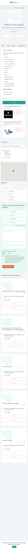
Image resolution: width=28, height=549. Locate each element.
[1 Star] (4, 211)
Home (2, 7)
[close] (26, 2)
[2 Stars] (5, 211)
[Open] (25, 146)
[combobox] (14, 146)
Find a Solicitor (9, 7)
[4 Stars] (7, 211)
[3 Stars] (6, 211)
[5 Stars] (9, 211)
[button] (13, 171)
